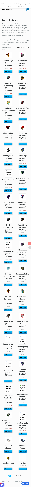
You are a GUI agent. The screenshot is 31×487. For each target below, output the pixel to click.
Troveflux (7, 9)
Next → (20, 475)
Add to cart (8, 71)
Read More (21, 6)
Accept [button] (15, 6)
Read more (8, 96)
